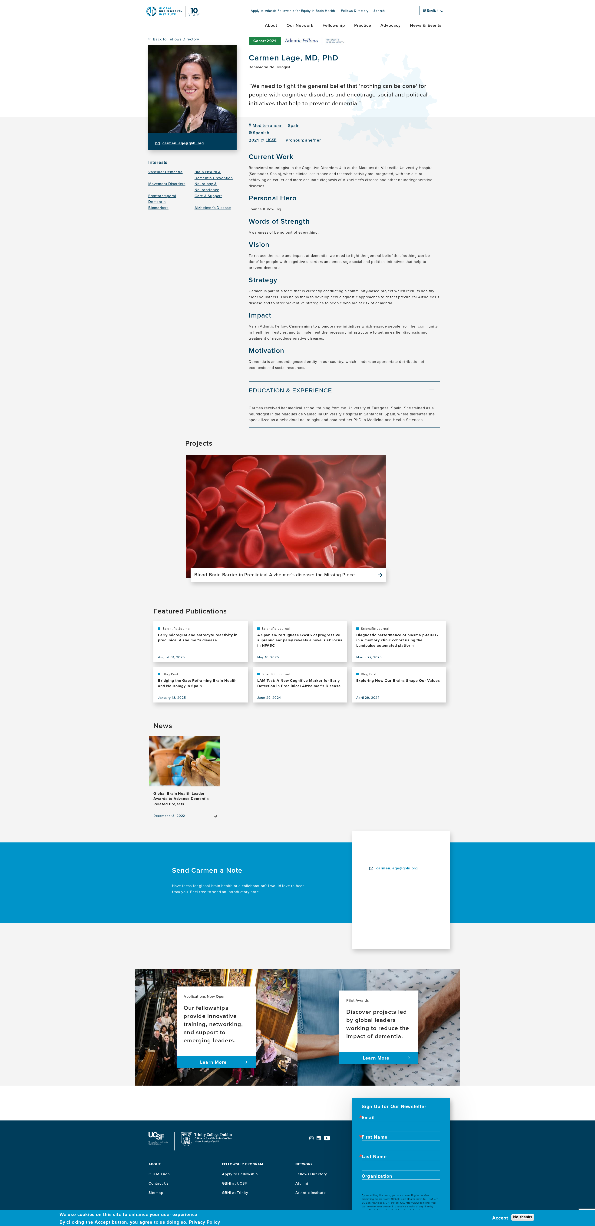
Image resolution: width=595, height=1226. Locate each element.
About (271, 25)
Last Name (374, 1156)
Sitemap (156, 1192)
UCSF (271, 139)
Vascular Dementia (165, 171)
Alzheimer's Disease (213, 207)
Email (368, 1117)
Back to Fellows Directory (176, 39)
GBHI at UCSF (234, 1183)
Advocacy (390, 25)
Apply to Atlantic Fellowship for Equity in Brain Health (293, 10)
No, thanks (522, 1217)
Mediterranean (268, 125)
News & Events (426, 25)
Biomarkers (158, 207)
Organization (377, 1176)
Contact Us (159, 1183)
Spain (294, 125)
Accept (500, 1218)
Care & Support (208, 195)
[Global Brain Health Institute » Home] (173, 15)
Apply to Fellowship (240, 1173)
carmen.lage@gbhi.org (183, 143)
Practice (362, 25)
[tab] (344, 391)
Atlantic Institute (310, 1192)
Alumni (301, 1183)
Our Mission (159, 1173)
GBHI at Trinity (235, 1192)
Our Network (300, 25)
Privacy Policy (204, 1222)
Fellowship (334, 25)
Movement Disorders (166, 183)
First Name (374, 1137)
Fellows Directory (355, 10)
